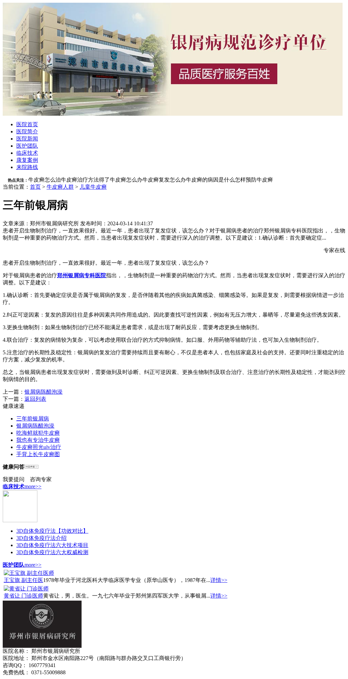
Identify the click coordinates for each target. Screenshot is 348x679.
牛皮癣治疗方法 (80, 180)
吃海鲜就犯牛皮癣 (38, 433)
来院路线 (27, 167)
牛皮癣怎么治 (44, 180)
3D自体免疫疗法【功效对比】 (52, 531)
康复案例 (27, 160)
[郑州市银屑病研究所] (173, 114)
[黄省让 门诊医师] (26, 588)
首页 (35, 187)
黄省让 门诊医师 (23, 596)
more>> (32, 486)
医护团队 (27, 146)
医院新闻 (27, 139)
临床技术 (27, 153)
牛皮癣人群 (60, 187)
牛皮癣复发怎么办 (164, 180)
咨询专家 (41, 479)
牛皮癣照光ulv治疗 (38, 447)
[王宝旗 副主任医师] (29, 573)
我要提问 (13, 479)
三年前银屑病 (32, 418)
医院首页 (27, 124)
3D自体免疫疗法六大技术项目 (52, 545)
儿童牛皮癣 (93, 187)
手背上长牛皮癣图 (38, 454)
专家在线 (334, 250)
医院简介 (27, 131)
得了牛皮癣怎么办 (120, 180)
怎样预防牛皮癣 (254, 180)
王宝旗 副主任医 (23, 580)
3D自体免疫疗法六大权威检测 (52, 552)
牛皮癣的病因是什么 (210, 180)
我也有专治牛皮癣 (38, 440)
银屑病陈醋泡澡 (43, 392)
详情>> (218, 580)
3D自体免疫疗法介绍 (41, 538)
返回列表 (35, 399)
